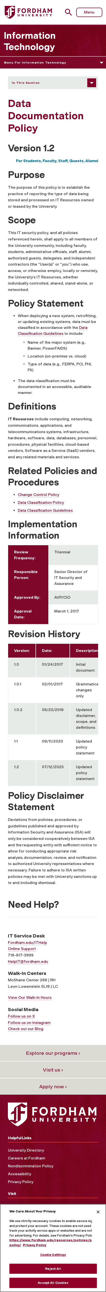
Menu (89, 12)
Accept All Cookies (53, 1283)
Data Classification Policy (41, 502)
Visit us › (53, 1070)
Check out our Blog (25, 1028)
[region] (53, 1248)
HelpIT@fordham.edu (28, 961)
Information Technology (30, 41)
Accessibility (19, 1174)
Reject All (53, 1269)
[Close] (98, 1212)
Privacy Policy (20, 1181)
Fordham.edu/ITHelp (27, 942)
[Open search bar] (70, 12)
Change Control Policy (38, 494)
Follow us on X (21, 1016)
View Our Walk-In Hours (30, 997)
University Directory (26, 1150)
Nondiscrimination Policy (30, 1166)
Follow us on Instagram (29, 1022)
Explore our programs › (53, 1053)
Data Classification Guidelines (45, 510)
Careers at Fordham (26, 1158)
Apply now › (53, 1086)
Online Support (22, 948)
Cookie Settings (53, 1255)
